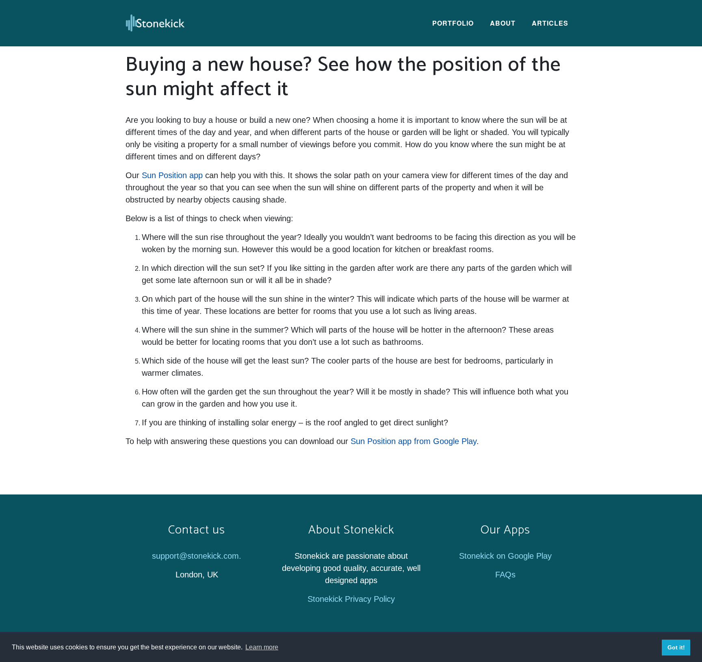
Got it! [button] (676, 647)
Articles (550, 23)
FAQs (505, 574)
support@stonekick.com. (196, 555)
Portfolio (453, 23)
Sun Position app (172, 175)
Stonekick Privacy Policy (351, 598)
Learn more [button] (261, 647)
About (503, 23)
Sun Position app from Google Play (414, 441)
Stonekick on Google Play (505, 555)
